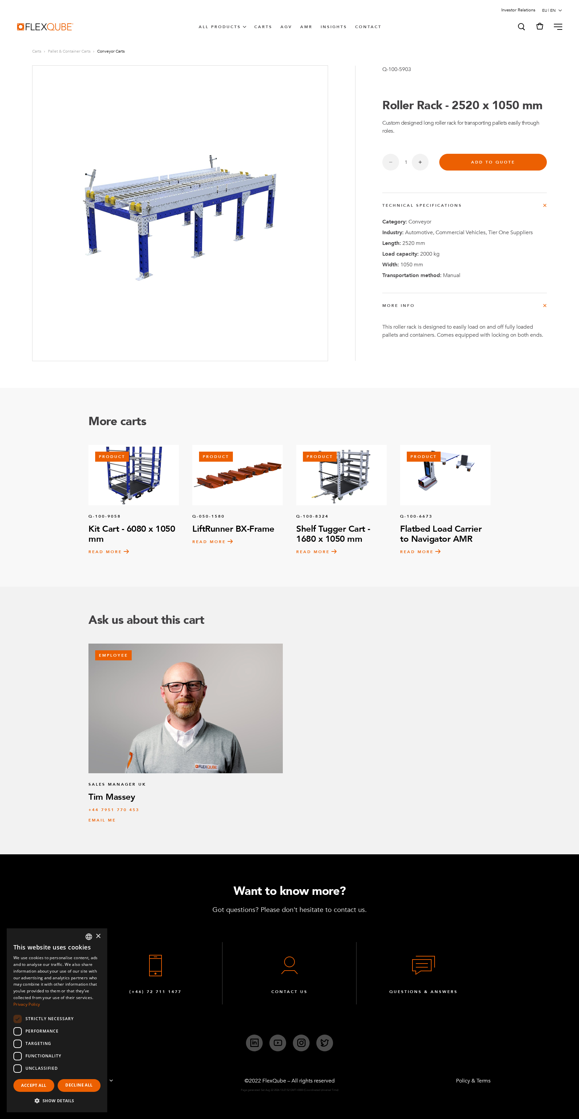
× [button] (98, 936)
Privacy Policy (26, 1004)
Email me (102, 820)
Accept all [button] (33, 1085)
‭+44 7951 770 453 (113, 809)
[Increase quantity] (420, 162)
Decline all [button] (78, 1085)
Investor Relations (518, 10)
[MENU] (555, 26)
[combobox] (88, 936)
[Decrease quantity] (390, 162)
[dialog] (57, 1020)
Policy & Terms (473, 1080)
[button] (521, 26)
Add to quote (493, 162)
